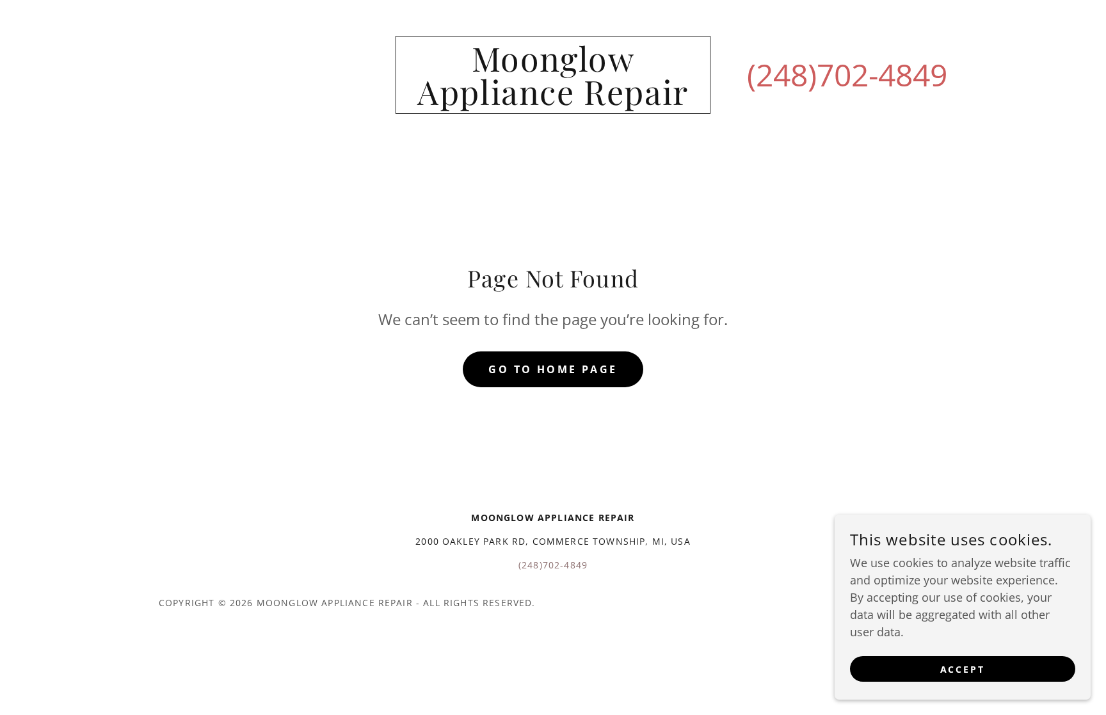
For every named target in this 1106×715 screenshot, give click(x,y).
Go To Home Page (552, 369)
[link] (553, 100)
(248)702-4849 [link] (847, 74)
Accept (963, 669)
